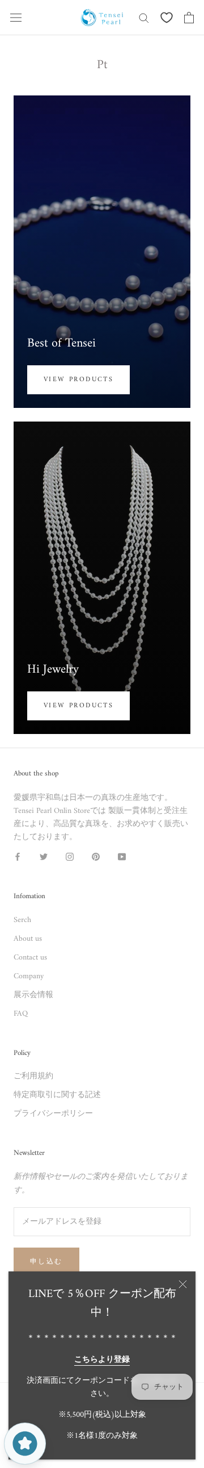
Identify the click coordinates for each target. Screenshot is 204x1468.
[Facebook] (18, 856)
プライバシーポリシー (53, 1114)
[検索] (144, 17)
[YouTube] (122, 856)
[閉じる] (182, 1284)
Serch (22, 920)
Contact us (30, 958)
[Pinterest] (96, 856)
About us (28, 939)
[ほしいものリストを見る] (166, 17)
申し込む (46, 1262)
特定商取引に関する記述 (57, 1095)
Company (29, 976)
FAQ (21, 1014)
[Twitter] (44, 856)
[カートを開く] (189, 17)
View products (78, 380)
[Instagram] (70, 856)
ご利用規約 (33, 1076)
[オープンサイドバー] (16, 18)
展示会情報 (33, 995)
